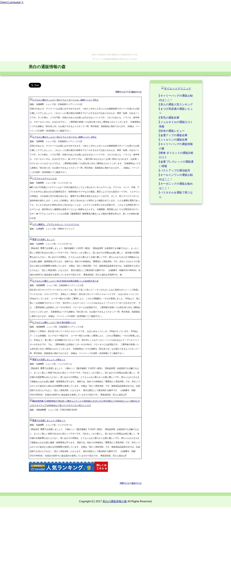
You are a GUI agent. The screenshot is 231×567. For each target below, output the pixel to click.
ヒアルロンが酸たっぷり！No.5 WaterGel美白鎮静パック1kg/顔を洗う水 (65, 281)
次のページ (136, 92)
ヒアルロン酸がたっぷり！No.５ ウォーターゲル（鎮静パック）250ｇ (64, 137)
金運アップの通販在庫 (173, 135)
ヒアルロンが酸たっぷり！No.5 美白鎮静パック (54, 322)
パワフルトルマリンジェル (44, 178)
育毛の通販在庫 (169, 117)
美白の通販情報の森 (47, 66)
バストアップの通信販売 (175, 170)
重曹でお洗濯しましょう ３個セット (48, 359)
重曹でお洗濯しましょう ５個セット (48, 420)
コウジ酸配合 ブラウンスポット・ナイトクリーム (55, 224)
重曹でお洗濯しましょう (43, 239)
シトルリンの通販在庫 (173, 139)
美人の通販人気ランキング (176, 104)
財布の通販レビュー (172, 130)
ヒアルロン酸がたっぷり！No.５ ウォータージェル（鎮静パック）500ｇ (65, 100)
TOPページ (120, 92)
